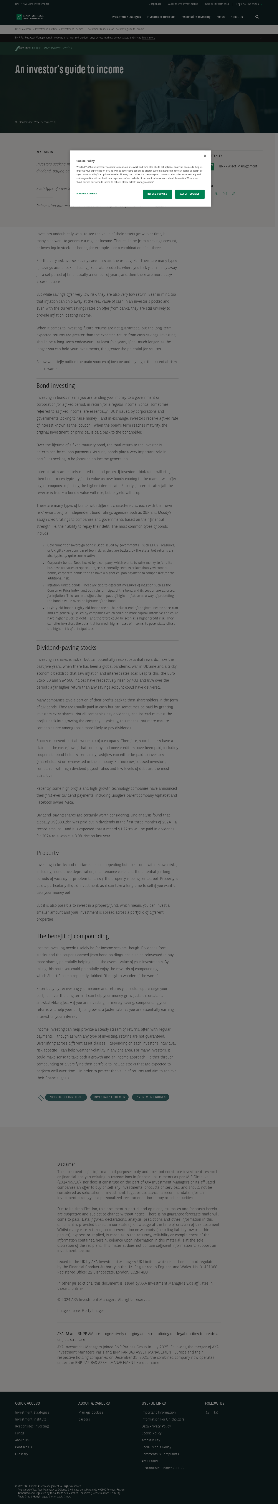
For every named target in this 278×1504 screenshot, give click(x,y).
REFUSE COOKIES (157, 194)
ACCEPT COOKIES (190, 194)
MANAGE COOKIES (86, 193)
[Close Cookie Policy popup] (205, 155)
